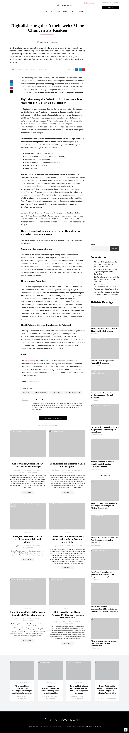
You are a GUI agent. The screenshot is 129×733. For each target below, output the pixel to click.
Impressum (89, 726)
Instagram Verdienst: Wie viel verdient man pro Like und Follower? (27, 539)
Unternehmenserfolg (72, 392)
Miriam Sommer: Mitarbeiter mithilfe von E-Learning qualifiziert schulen (103, 464)
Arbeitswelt (27, 392)
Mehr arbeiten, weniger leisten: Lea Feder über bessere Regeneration (106, 293)
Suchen (93, 244)
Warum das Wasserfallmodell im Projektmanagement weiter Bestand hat (105, 272)
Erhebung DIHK (33, 381)
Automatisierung (41, 392)
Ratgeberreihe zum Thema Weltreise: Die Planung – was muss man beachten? (67, 615)
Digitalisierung (29, 361)
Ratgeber (66, 11)
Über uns (81, 11)
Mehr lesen (27, 492)
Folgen (110, 7)
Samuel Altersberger (24, 470)
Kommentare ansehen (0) (52, 418)
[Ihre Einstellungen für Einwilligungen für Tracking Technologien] (125, 729)
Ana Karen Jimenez (22, 70)
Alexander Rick (21, 696)
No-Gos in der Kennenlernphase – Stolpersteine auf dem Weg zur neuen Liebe (67, 539)
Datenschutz (97, 726)
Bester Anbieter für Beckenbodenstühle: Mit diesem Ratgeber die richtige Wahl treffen (106, 287)
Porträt (58, 11)
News (73, 11)
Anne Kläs (101, 698)
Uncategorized (22, 682)
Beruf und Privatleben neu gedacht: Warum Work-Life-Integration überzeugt (106, 279)
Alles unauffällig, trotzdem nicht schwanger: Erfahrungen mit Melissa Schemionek (105, 264)
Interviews (49, 11)
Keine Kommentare (50, 70)
